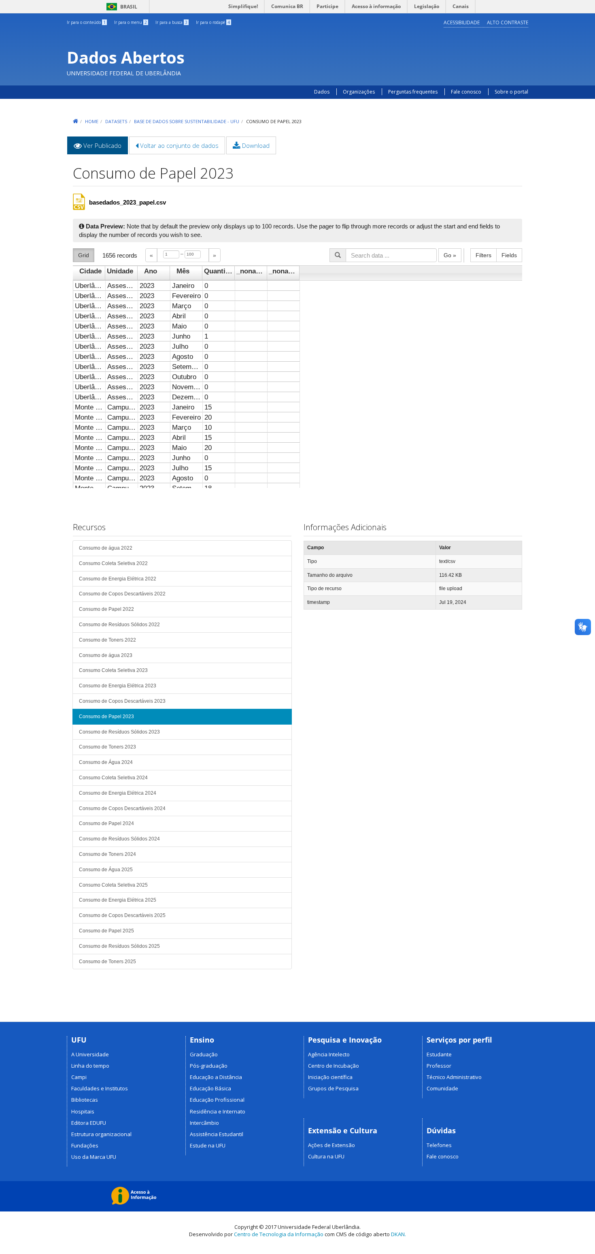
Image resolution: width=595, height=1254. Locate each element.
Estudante (439, 1054)
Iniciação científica (330, 1077)
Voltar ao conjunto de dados (178, 145)
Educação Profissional (217, 1099)
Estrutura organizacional (101, 1134)
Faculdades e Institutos (99, 1088)
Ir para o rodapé (213, 22)
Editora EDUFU (88, 1122)
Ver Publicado (105, 148)
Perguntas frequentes (413, 91)
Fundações (84, 1145)
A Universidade (90, 1054)
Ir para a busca (171, 22)
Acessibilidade (462, 22)
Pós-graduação (208, 1065)
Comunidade (442, 1088)
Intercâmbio (204, 1122)
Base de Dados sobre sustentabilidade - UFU (186, 121)
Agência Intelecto (329, 1054)
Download (255, 145)
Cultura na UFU (326, 1156)
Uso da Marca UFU (93, 1156)
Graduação (204, 1054)
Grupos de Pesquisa (333, 1088)
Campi (79, 1077)
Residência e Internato (217, 1111)
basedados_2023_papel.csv (127, 202)
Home (91, 121)
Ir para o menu (130, 22)
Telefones (439, 1145)
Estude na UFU (207, 1145)
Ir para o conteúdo (86, 22)
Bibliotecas (84, 1099)
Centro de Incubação (333, 1065)
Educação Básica (210, 1088)
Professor (439, 1065)
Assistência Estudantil (216, 1134)
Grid (83, 255)
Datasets (116, 121)
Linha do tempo (90, 1065)
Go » (450, 255)
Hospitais (82, 1111)
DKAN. (398, 1234)
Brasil (120, 6)
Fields (509, 255)
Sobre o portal (511, 91)
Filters (483, 255)
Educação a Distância (216, 1077)
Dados (321, 91)
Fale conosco (466, 91)
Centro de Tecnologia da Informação (278, 1234)
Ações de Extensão (331, 1145)
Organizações (359, 91)
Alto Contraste (507, 22)
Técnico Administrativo (454, 1077)
